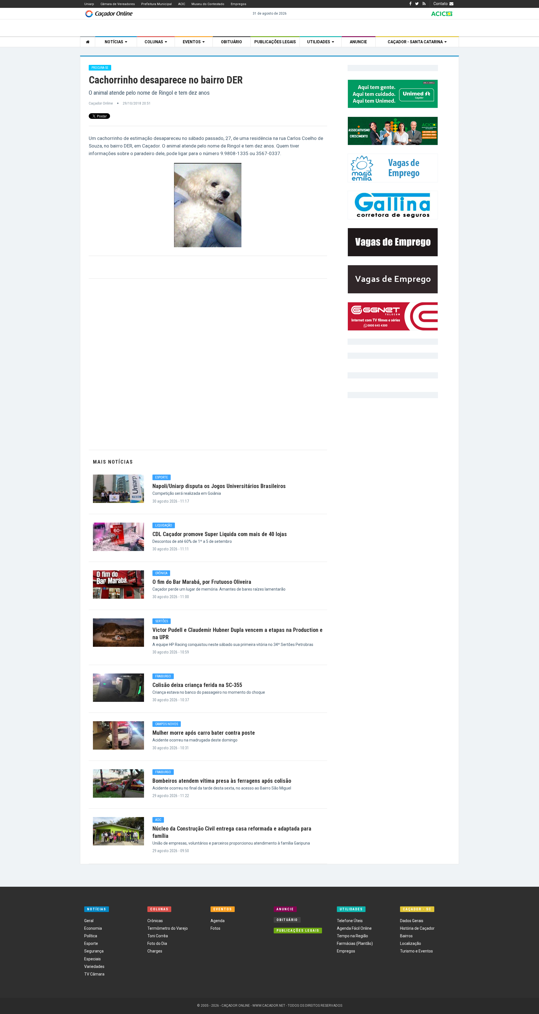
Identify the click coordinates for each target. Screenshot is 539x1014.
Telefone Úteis (350, 920)
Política (90, 936)
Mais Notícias (113, 462)
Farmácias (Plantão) (355, 943)
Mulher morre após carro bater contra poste (203, 732)
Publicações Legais (275, 42)
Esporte (91, 943)
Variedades (94, 966)
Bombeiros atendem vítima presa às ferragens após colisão (221, 780)
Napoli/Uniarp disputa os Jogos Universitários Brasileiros (219, 486)
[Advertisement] (208, 364)
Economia (93, 928)
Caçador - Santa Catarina (416, 42)
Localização (410, 943)
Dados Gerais (411, 920)
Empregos (238, 4)
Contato (441, 3)
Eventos (192, 42)
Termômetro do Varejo (167, 928)
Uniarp (89, 4)
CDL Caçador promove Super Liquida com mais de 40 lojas (219, 534)
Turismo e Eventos (416, 951)
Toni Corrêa (157, 936)
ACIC (181, 4)
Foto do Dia (157, 943)
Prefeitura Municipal (156, 4)
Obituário (231, 42)
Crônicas (155, 920)
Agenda (218, 920)
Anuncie (358, 42)
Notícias (115, 42)
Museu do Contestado (207, 4)
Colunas (155, 42)
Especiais (92, 959)
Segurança (94, 951)
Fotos (215, 928)
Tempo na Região (352, 936)
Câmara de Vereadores (118, 4)
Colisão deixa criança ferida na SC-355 (197, 685)
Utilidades (319, 42)
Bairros (406, 936)
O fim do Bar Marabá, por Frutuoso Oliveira (201, 582)
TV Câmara (94, 974)
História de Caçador (417, 928)
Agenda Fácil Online (354, 928)
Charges (154, 951)
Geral (88, 920)
